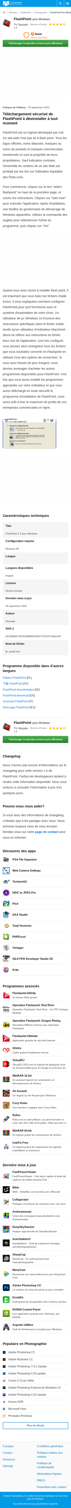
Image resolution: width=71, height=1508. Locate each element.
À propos (8, 1446)
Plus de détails (35, 1425)
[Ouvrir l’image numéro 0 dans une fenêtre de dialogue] (29, 434)
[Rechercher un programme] (60, 3)
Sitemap (8, 1466)
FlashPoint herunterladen (18, 689)
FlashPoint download (16, 695)
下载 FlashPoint (12, 683)
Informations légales (49, 1473)
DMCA (41, 1480)
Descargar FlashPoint (16, 707)
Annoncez (9, 1459)
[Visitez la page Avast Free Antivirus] (35, 35)
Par (21, 24)
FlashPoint (32, 19)
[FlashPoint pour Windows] (7, 23)
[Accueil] (4, 12)
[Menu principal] (67, 3)
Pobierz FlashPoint (14, 677)
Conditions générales (50, 1446)
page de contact (47, 832)
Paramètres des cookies (51, 1487)
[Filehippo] (12, 3)
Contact (7, 1452)
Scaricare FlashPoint (15, 701)
